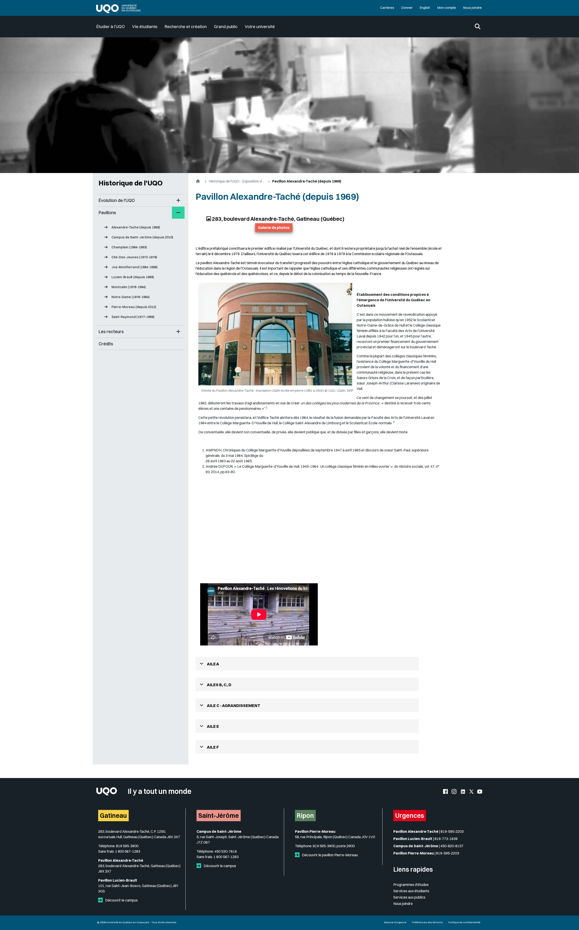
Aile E (213, 726)
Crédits (106, 343)
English (425, 8)
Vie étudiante (144, 26)
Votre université (260, 26)
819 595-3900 (127, 846)
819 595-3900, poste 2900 (334, 846)
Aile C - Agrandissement (233, 705)
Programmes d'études (411, 884)
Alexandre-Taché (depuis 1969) (136, 227)
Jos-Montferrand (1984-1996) (134, 267)
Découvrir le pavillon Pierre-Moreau (329, 855)
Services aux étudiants (411, 891)
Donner (407, 8)
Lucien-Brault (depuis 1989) (133, 277)
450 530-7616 (225, 851)
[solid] (101, 900)
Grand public (225, 26)
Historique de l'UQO (131, 183)
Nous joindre (472, 8)
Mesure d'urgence (395, 922)
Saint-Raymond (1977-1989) (133, 317)
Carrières (387, 8)
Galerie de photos (274, 227)
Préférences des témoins (427, 922)
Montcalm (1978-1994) (129, 287)
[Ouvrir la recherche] (477, 26)
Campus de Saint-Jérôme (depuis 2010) (142, 237)
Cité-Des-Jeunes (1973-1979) (134, 257)
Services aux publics (409, 897)
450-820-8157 (451, 846)
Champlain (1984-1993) (129, 247)
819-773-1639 (446, 838)
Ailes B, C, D (219, 684)
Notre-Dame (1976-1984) (130, 297)
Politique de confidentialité (464, 922)
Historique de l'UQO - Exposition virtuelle (237, 181)
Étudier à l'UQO (110, 26)
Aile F (213, 747)
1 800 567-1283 (127, 851)
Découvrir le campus (121, 900)
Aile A (213, 664)
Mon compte (446, 8)
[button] (178, 200)
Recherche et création (186, 26)
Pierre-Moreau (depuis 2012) (134, 307)
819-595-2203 (452, 831)
